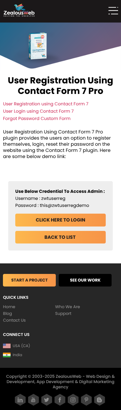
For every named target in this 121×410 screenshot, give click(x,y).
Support (63, 313)
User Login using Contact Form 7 (38, 111)
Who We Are (67, 307)
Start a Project (29, 280)
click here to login (60, 220)
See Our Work (85, 280)
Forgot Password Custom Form (36, 119)
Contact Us (14, 320)
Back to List (60, 237)
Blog (7, 313)
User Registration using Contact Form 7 (45, 104)
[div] (111, 11)
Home (9, 307)
